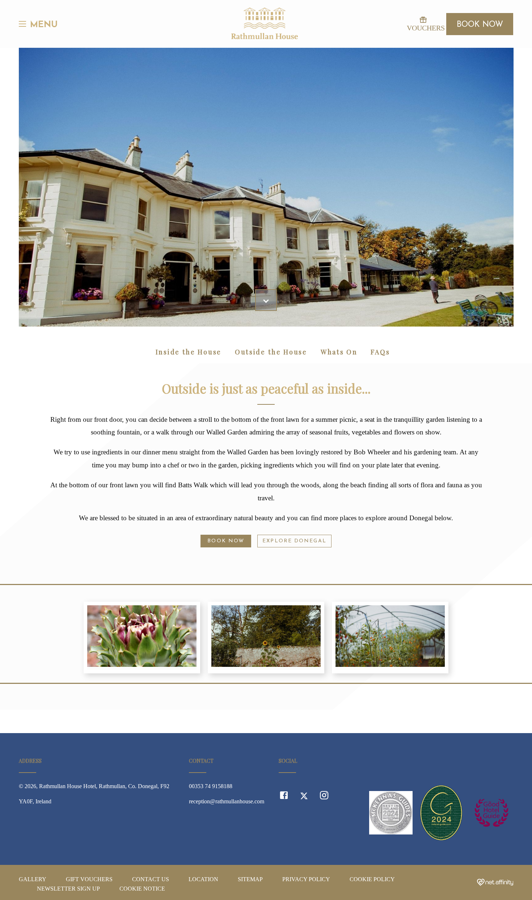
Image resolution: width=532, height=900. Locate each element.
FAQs (380, 352)
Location (203, 879)
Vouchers (423, 28)
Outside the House (271, 352)
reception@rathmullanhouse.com (226, 801)
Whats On (339, 352)
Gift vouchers (89, 879)
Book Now (480, 25)
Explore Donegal (294, 541)
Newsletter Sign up (68, 889)
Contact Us (150, 879)
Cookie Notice (142, 889)
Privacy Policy (306, 879)
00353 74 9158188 (210, 786)
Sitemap (250, 879)
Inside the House (188, 352)
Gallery (32, 879)
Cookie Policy (372, 879)
